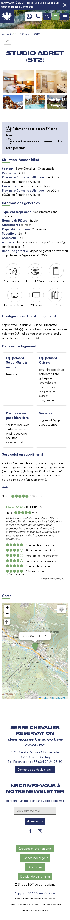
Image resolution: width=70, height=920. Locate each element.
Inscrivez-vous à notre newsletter (35, 788)
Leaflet (44, 697)
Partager (7, 41)
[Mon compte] (47, 16)
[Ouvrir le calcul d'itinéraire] (7, 622)
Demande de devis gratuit (35, 769)
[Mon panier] (56, 16)
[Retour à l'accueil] (7, 16)
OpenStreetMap (59, 697)
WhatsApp (29, 16)
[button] (56, 16)
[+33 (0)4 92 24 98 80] (38, 16)
